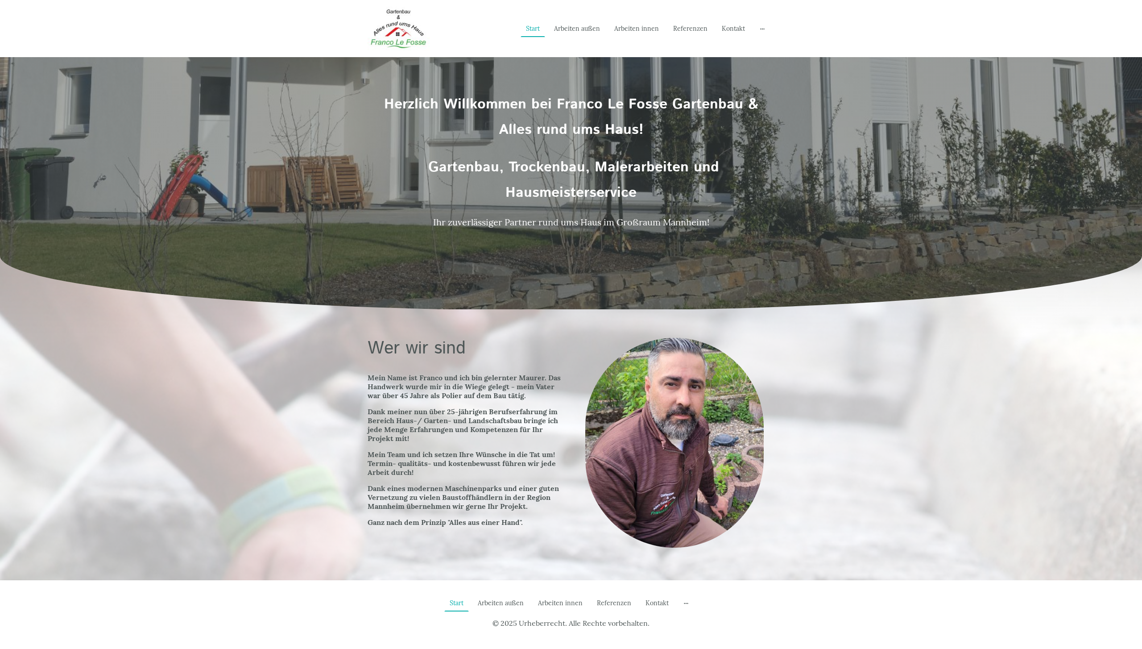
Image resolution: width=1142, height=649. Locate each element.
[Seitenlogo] (399, 29)
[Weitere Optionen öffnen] (762, 29)
